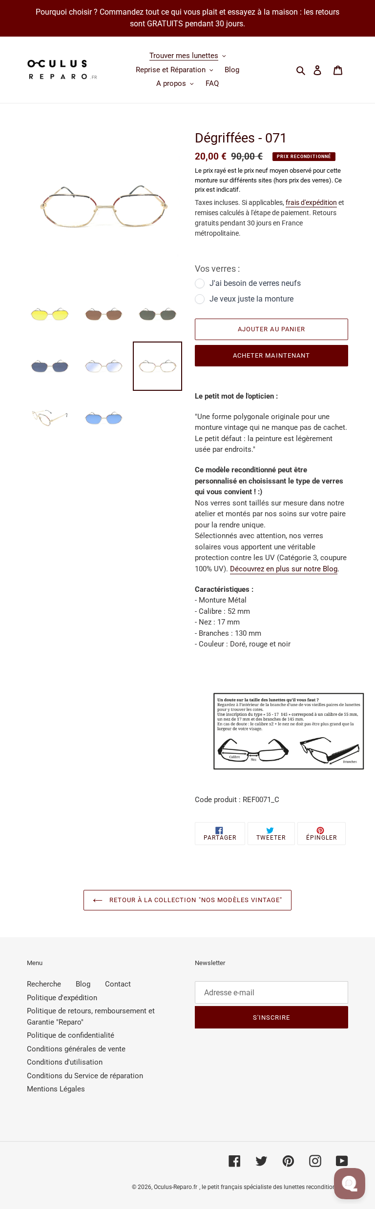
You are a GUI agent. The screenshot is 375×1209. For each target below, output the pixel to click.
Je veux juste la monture (251, 298)
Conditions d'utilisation (65, 1062)
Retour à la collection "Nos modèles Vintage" (195, 900)
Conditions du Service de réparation (85, 1075)
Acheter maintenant (271, 355)
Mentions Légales (56, 1089)
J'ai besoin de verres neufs (255, 283)
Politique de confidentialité (70, 1035)
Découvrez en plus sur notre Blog (283, 568)
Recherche (44, 984)
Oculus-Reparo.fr (175, 1187)
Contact (118, 984)
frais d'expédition (311, 202)
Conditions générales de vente (76, 1049)
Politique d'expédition (62, 997)
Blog (83, 984)
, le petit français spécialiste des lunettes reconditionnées (273, 1187)
